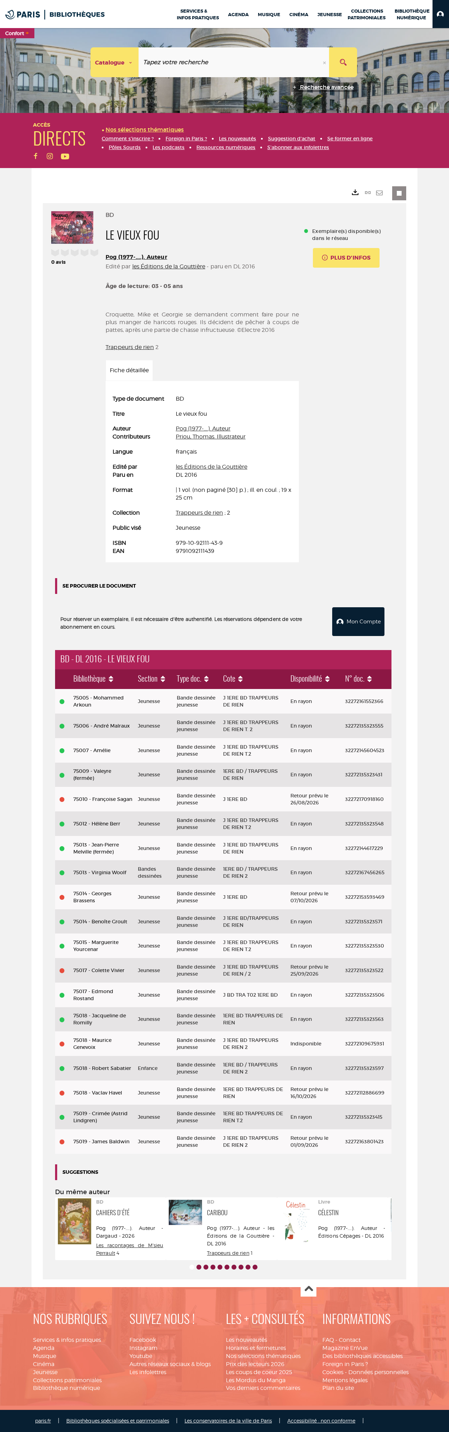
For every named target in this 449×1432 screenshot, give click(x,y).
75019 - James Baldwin (101, 1141)
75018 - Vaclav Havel (97, 1093)
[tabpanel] (202, 475)
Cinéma (43, 1364)
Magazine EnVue (345, 1348)
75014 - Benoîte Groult (100, 921)
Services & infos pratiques (67, 1340)
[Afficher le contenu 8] (241, 1267)
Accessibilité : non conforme (321, 1421)
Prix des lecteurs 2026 (255, 1364)
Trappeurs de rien (130, 347)
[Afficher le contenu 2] (198, 1267)
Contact (350, 1340)
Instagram (143, 1348)
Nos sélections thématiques (263, 1356)
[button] (441, 14)
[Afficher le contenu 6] (226, 1267)
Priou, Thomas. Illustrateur (211, 436)
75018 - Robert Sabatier (102, 1068)
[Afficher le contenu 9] (248, 1267)
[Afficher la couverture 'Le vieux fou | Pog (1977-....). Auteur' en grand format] (72, 226)
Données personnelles (378, 1372)
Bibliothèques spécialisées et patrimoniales (117, 1421)
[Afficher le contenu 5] (219, 1267)
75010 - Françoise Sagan (102, 799)
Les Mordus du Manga (256, 1380)
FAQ (328, 1340)
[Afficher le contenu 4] (212, 1267)
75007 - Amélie (91, 750)
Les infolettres (147, 1372)
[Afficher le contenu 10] (255, 1267)
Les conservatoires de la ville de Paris (228, 1421)
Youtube (140, 1356)
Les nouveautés (246, 1340)
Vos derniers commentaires (263, 1388)
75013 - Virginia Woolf (99, 872)
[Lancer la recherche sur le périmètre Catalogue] (343, 62)
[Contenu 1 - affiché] (191, 1267)
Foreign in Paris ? (345, 1364)
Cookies (332, 1372)
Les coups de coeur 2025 (259, 1372)
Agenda (43, 1348)
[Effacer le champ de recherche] (325, 62)
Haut (308, 1289)
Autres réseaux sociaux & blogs (170, 1364)
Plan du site (338, 1388)
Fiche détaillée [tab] (129, 370)
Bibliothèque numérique (66, 1388)
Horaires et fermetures (256, 1348)
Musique (44, 1356)
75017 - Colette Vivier (99, 970)
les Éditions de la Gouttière (168, 266)
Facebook (142, 1340)
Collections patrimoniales (67, 1380)
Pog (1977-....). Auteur (136, 257)
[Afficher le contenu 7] (234, 1267)
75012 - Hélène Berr (96, 824)
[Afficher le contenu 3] (205, 1267)
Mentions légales (345, 1380)
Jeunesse (45, 1372)
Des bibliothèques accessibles (362, 1356)
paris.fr (43, 1421)
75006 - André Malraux (101, 726)
